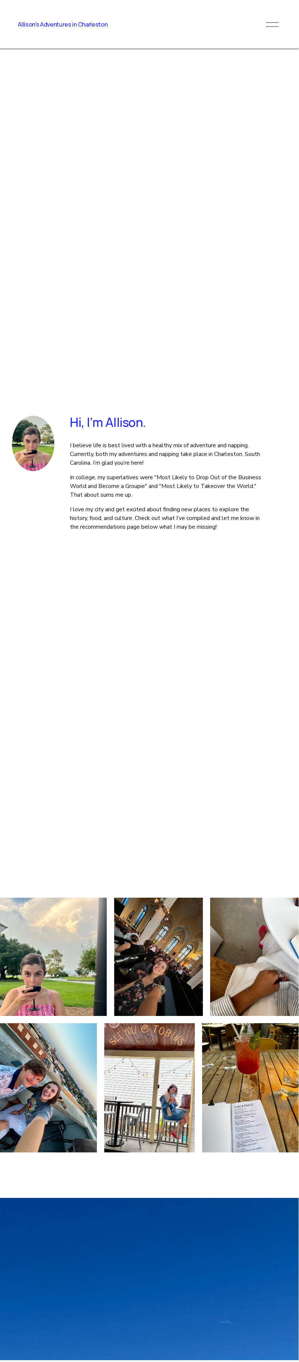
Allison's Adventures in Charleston (62, 24)
